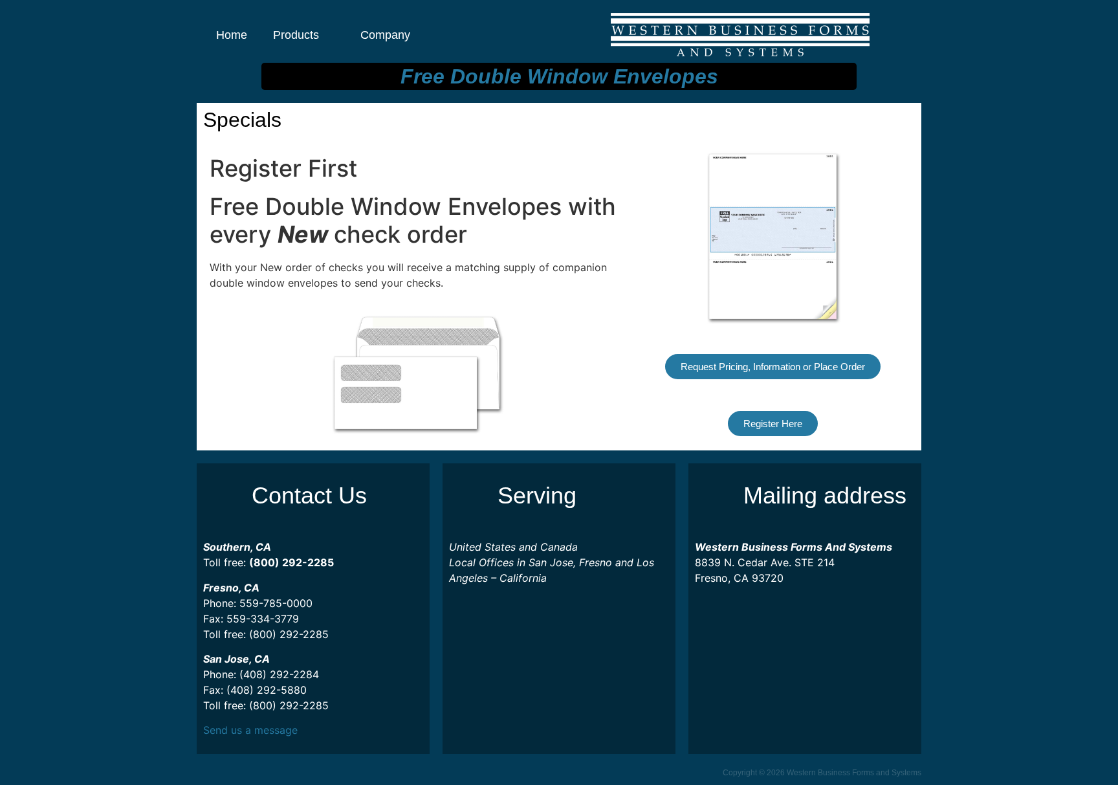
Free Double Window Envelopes (559, 76)
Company (385, 34)
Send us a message (250, 730)
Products (296, 34)
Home (231, 34)
